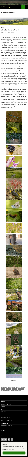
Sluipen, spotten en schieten (6, 425)
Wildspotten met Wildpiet (6, 420)
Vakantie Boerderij (6, 390)
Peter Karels (11, 32)
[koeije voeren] (14, 294)
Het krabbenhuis (4, 423)
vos (12, 390)
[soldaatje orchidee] (14, 228)
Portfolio (3, 401)
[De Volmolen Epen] (14, 361)
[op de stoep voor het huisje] (14, 239)
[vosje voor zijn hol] (14, 317)
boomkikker (4, 387)
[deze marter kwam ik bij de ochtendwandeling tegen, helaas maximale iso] (14, 372)
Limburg (23, 387)
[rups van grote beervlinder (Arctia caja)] (14, 216)
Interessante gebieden (6, 404)
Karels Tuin (3, 428)
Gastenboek (3, 411)
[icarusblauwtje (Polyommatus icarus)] (14, 205)
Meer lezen (11, 449)
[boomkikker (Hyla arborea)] (14, 127)
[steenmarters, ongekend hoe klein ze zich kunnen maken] (14, 250)
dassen (18, 387)
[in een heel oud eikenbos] (14, 261)
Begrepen (14, 453)
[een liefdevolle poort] (14, 339)
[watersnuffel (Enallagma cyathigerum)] (14, 116)
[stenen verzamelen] (14, 150)
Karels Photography (6, 7)
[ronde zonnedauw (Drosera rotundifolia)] (14, 183)
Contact (2, 409)
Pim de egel (3, 430)
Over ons (3, 406)
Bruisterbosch (10, 29)
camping (23, 39)
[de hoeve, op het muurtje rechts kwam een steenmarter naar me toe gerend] (14, 305)
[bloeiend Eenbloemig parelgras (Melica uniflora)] (14, 283)
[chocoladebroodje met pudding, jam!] (14, 350)
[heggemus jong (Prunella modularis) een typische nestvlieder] (14, 272)
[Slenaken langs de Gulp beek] (14, 328)
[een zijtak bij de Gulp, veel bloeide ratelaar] (14, 172)
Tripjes (2, 27)
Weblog (2, 399)
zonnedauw (17, 390)
